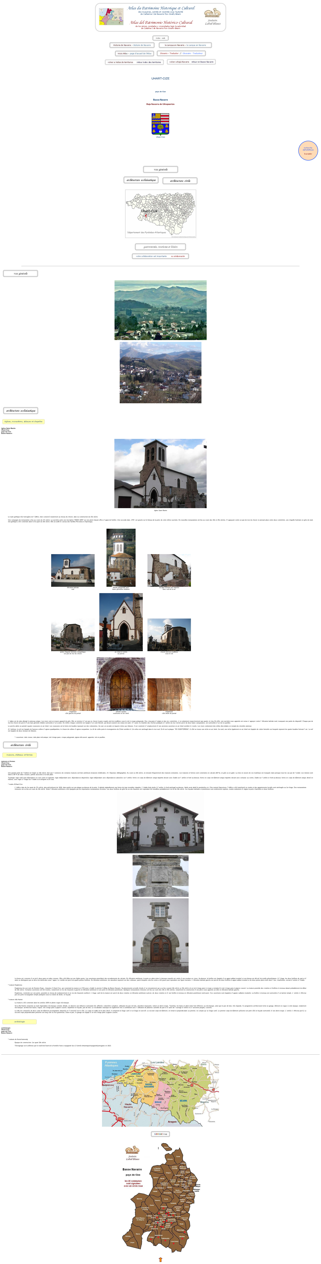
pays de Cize (160, 91)
